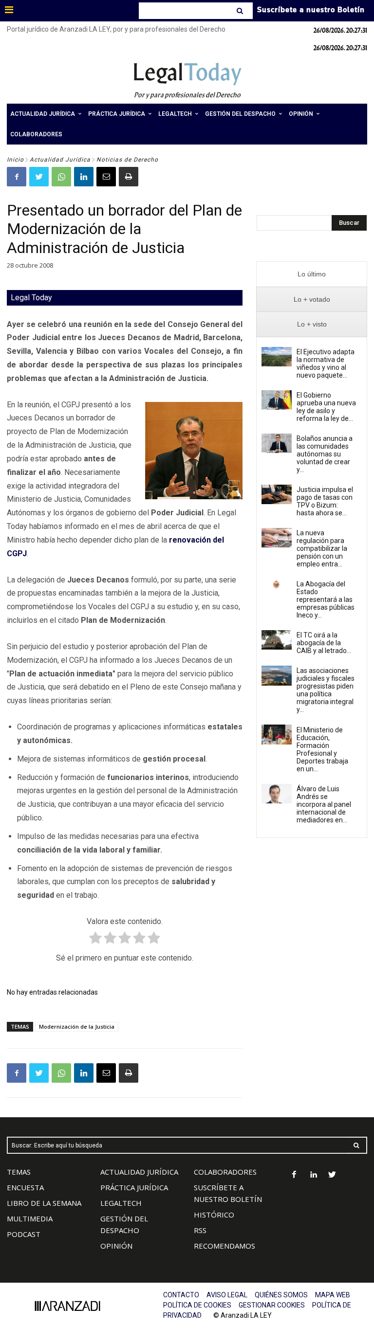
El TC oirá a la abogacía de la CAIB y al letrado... (324, 642)
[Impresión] (128, 176)
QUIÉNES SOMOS (281, 1295)
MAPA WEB (332, 1295)
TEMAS (19, 1172)
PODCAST (23, 1234)
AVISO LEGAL (226, 1295)
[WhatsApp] (61, 176)
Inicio (15, 159)
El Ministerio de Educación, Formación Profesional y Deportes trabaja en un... (322, 749)
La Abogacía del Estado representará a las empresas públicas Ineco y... (326, 599)
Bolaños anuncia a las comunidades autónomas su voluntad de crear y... (325, 454)
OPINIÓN (116, 1246)
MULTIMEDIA (30, 1218)
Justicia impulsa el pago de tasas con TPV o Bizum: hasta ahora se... (325, 501)
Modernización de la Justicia (76, 1026)
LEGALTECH (121, 1203)
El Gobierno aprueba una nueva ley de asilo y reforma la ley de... (326, 406)
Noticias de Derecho (127, 159)
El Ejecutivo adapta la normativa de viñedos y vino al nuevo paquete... (326, 363)
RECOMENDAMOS (224, 1246)
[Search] (240, 10)
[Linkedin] (84, 176)
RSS (200, 1230)
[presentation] (311, 274)
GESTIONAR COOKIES (272, 1305)
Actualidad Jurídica (60, 159)
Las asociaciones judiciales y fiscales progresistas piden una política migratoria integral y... (326, 690)
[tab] (311, 274)
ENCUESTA (25, 1187)
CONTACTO (181, 1295)
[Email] (106, 176)
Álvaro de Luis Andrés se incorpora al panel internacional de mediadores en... (324, 804)
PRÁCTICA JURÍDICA (134, 1187)
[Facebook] (16, 176)
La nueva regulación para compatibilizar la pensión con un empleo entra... (322, 548)
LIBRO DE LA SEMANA (44, 1203)
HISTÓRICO (214, 1214)
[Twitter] (39, 176)
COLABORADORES (225, 1172)
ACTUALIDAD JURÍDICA (139, 1172)
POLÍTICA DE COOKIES (197, 1305)
